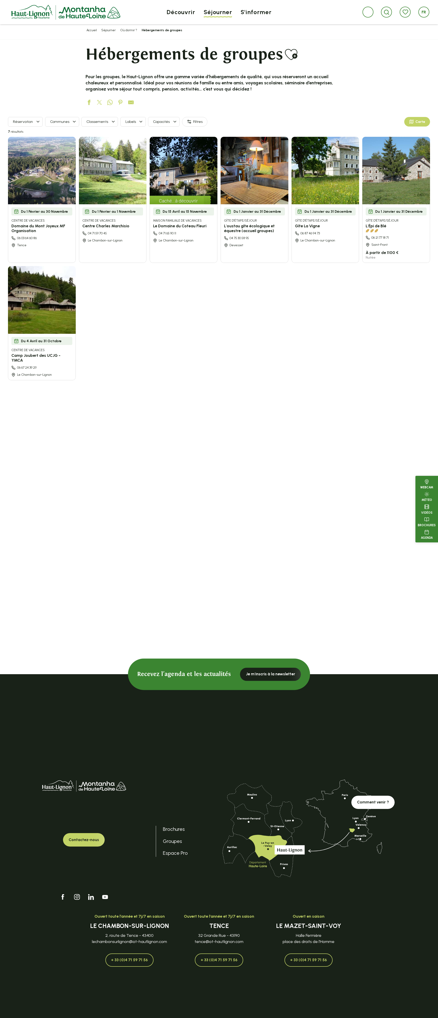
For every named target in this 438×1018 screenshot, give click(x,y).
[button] (386, 12)
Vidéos (427, 512)
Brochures (427, 525)
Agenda (427, 537)
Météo (427, 500)
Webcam (426, 487)
